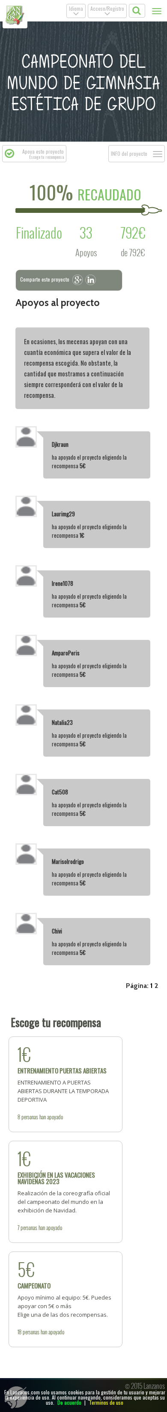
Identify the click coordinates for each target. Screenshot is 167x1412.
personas (29, 1116)
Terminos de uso (106, 1402)
